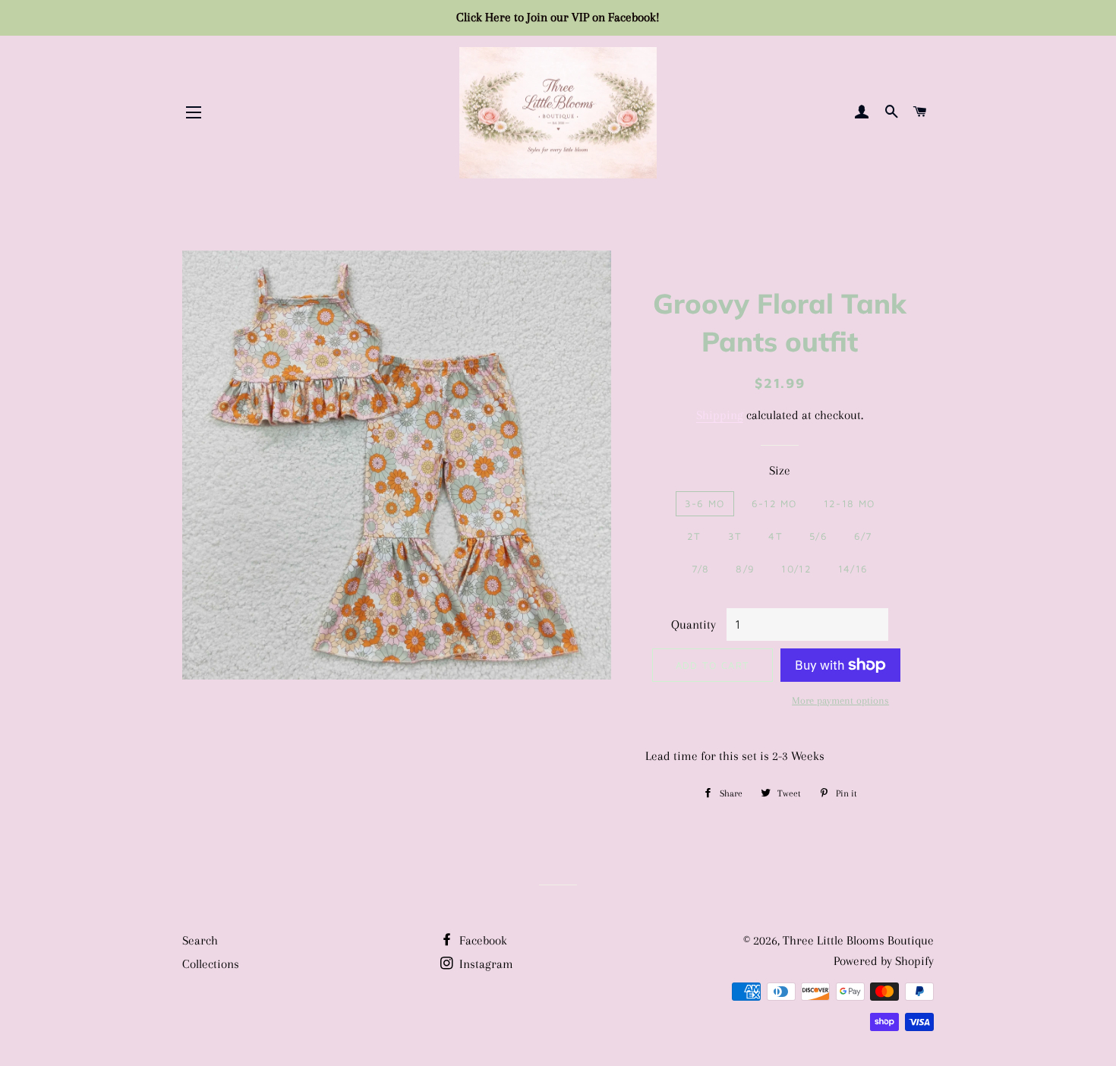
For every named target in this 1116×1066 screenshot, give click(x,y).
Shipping (719, 415)
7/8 (701, 569)
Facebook (481, 940)
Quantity (693, 624)
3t (735, 536)
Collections (210, 964)
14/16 (853, 569)
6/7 (863, 536)
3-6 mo (705, 503)
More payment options (840, 700)
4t (775, 536)
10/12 (796, 569)
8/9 (745, 569)
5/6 (818, 536)
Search (200, 940)
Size (779, 470)
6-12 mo (774, 503)
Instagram (484, 964)
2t (694, 536)
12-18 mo (849, 503)
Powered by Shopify (884, 961)
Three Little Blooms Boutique (858, 940)
